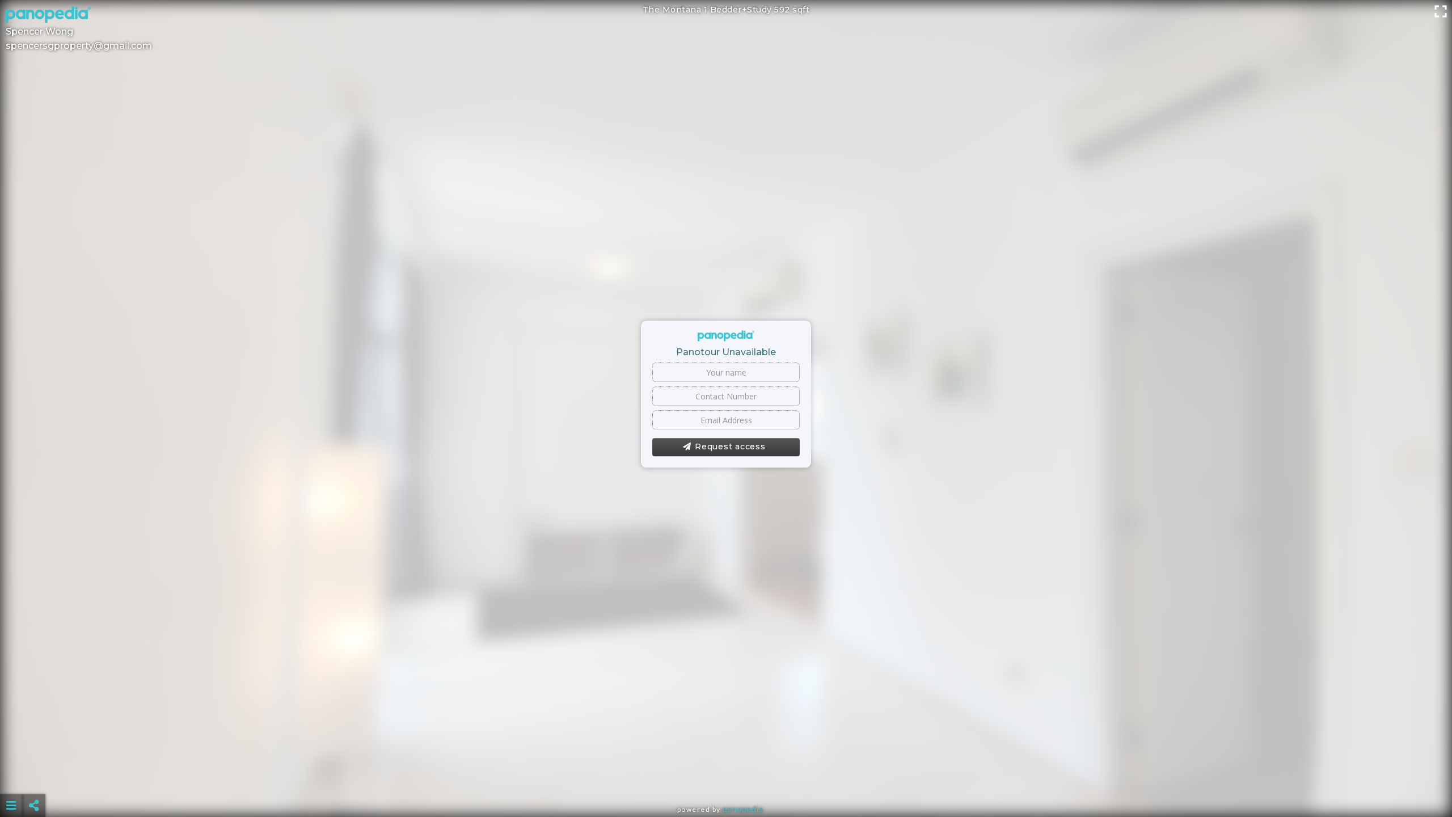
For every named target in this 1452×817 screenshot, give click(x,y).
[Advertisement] (726, 777)
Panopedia (743, 809)
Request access (730, 447)
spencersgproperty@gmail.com (79, 45)
